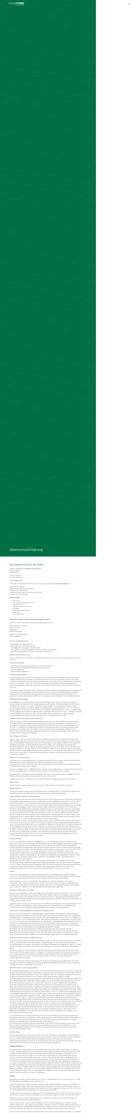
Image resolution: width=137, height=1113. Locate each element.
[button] (129, 4)
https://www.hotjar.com (36, 1081)
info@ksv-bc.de (18, 580)
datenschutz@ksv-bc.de (63, 583)
